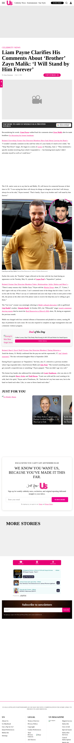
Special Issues (67, 730)
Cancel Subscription (66, 738)
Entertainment (32, 3)
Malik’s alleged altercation (47, 305)
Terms (40, 504)
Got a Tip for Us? (8, 727)
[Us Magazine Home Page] (10, 3)
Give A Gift (66, 727)
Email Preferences (8, 730)
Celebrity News (20, 3)
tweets (40, 147)
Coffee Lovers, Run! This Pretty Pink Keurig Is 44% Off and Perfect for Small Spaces (41, 337)
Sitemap (4, 736)
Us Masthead (6, 724)
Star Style (42, 3)
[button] (66, 3)
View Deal (42, 341)
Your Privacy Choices (30, 735)
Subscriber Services (65, 734)
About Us (5, 721)
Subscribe (57, 3)
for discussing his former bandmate (21, 135)
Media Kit (5, 733)
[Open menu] (3, 3)
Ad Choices (32, 740)
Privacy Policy (49, 504)
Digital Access (67, 721)
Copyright (31, 727)
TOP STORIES (50, 75)
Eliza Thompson (8, 75)
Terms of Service (33, 721)
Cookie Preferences (34, 730)
